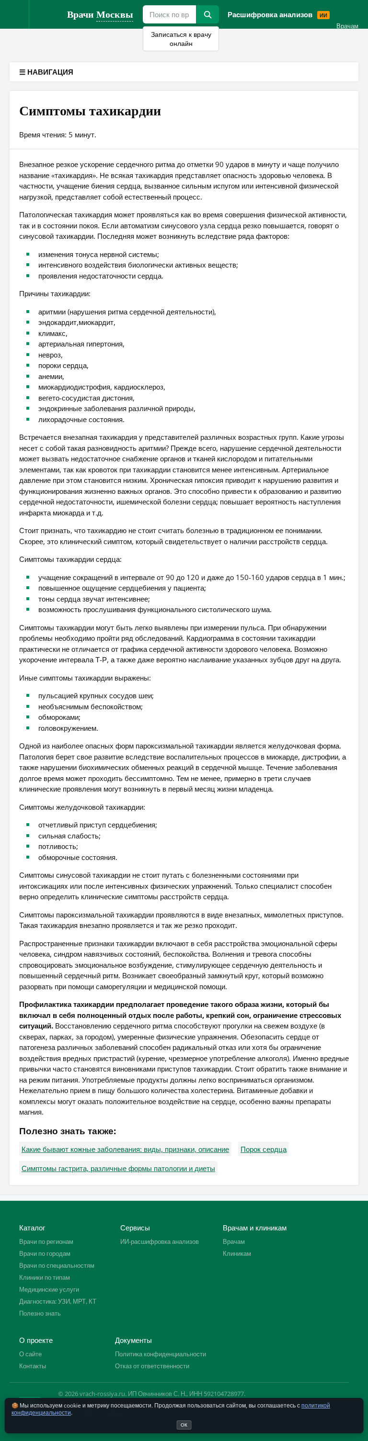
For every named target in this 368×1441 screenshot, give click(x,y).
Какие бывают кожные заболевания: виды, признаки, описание (125, 1149)
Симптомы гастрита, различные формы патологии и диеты (118, 1168)
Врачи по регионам (46, 1241)
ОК (184, 1424)
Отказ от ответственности (152, 1366)
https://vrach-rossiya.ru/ (48, 14)
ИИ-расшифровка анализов (159, 1241)
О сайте (30, 1354)
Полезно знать (40, 1313)
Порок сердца (264, 1149)
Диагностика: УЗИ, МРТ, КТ (57, 1301)
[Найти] (207, 14)
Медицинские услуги (49, 1289)
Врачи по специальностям (56, 1265)
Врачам (347, 26)
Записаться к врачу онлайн (181, 39)
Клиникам (237, 1253)
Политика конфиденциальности (160, 1354)
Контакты (32, 1366)
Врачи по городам (44, 1253)
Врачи (100, 14)
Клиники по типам (44, 1277)
